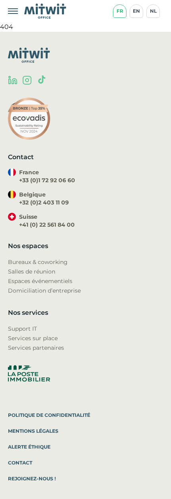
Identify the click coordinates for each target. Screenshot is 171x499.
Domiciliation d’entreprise (44, 290)
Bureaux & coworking (38, 262)
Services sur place (33, 338)
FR (120, 11)
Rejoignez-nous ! (32, 479)
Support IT (22, 328)
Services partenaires (36, 347)
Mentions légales (33, 431)
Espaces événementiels (40, 281)
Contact (20, 463)
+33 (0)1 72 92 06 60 (47, 180)
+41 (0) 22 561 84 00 (47, 224)
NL (153, 11)
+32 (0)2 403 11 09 (44, 202)
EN (136, 11)
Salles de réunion (31, 271)
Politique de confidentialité (49, 415)
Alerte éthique (29, 447)
